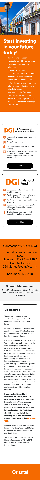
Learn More (20, 166)
